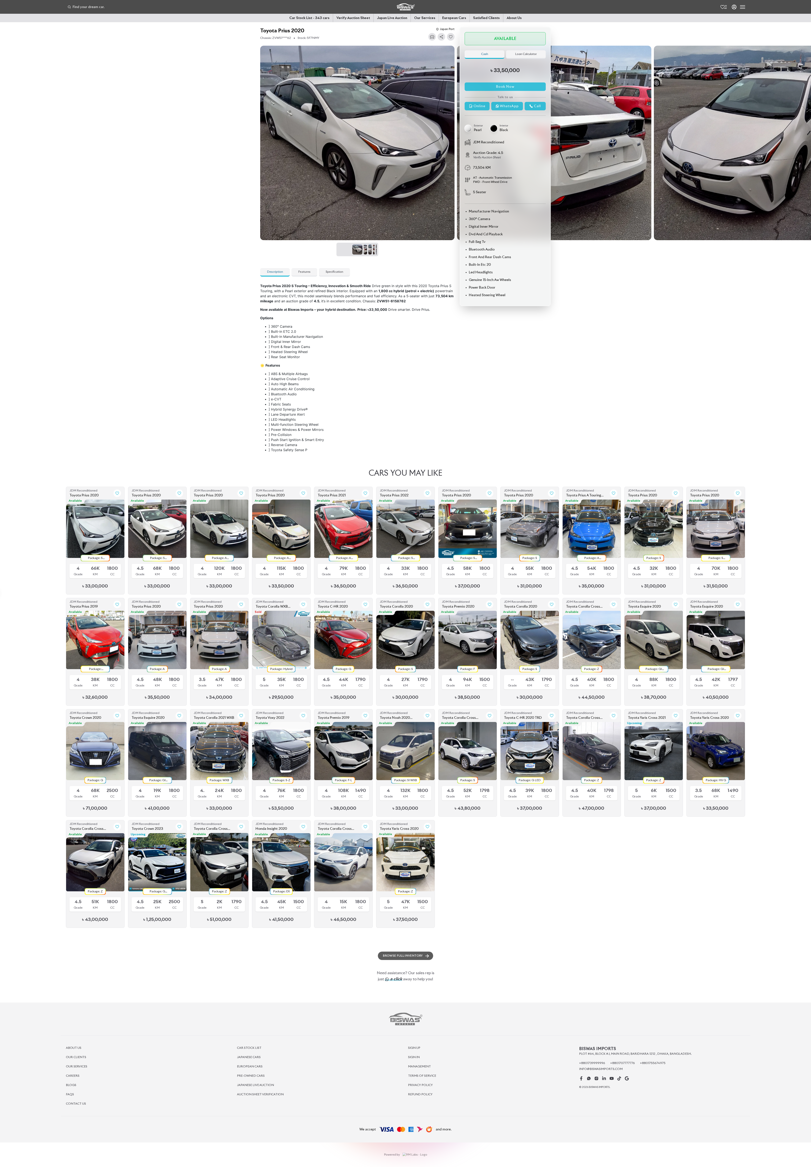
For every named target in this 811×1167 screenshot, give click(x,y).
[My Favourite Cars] (723, 7)
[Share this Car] (441, 37)
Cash (484, 54)
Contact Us (76, 1103)
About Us (514, 18)
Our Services (424, 18)
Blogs (71, 1085)
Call (537, 106)
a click (395, 979)
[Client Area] (734, 7)
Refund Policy (420, 1094)
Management (419, 1066)
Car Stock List (249, 1047)
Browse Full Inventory (403, 955)
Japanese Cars (249, 1057)
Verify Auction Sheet (353, 18)
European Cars (454, 18)
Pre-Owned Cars (251, 1075)
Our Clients (76, 1057)
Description (275, 271)
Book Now (505, 86)
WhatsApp (509, 106)
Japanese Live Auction (255, 1085)
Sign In (414, 1057)
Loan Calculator (526, 54)
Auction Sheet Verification (260, 1094)
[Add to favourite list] (450, 37)
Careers (72, 1075)
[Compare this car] (432, 37)
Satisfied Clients (486, 18)
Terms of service (422, 1075)
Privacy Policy (420, 1085)
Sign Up (414, 1047)
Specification (334, 271)
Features (304, 271)
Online (479, 106)
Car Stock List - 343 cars (309, 18)
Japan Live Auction (392, 18)
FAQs (70, 1094)
